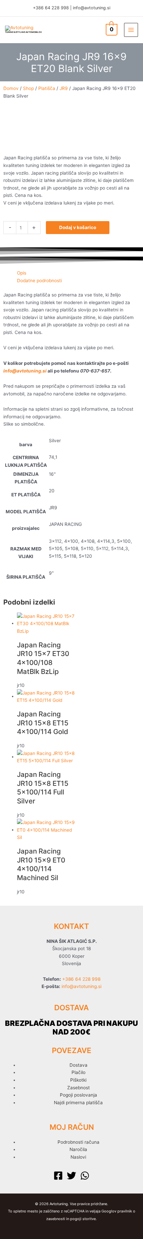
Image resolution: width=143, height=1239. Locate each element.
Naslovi (78, 1157)
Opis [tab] (21, 273)
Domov (11, 88)
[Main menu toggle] (131, 30)
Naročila (78, 1149)
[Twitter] (71, 1175)
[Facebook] (58, 1175)
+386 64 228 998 (51, 7)
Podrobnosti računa (78, 1142)
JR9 (64, 88)
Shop (28, 88)
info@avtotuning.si (91, 7)
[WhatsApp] (84, 1175)
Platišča (46, 88)
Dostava (78, 1065)
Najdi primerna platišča (78, 1102)
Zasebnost (78, 1087)
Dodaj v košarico (77, 227)
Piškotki (78, 1080)
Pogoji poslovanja (78, 1095)
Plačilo (78, 1072)
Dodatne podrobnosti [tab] (39, 280)
